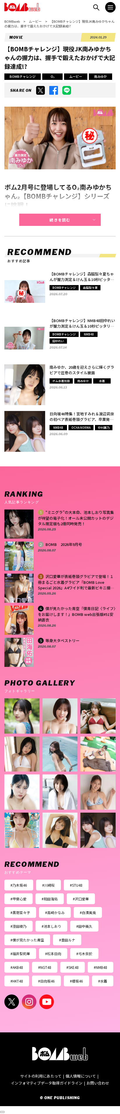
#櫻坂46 (76, 980)
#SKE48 (72, 967)
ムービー (35, 21)
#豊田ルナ (67, 939)
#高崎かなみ (55, 912)
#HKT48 (16, 980)
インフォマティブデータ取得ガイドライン (46, 1083)
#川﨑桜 (48, 885)
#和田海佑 (50, 898)
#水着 (102, 980)
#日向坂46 (46, 980)
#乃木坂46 (18, 885)
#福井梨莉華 (20, 953)
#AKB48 (16, 967)
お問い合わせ (98, 1083)
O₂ (52, 76)
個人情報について (81, 1076)
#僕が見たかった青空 (27, 939)
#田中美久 (84, 926)
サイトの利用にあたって (40, 1076)
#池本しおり (51, 926)
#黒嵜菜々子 (20, 912)
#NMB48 (100, 967)
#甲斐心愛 (18, 898)
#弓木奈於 (84, 953)
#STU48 (76, 885)
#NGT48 (44, 967)
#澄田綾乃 (18, 926)
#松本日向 (53, 953)
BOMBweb (12, 21)
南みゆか (100, 76)
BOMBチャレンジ (23, 76)
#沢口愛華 (81, 898)
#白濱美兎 (88, 912)
